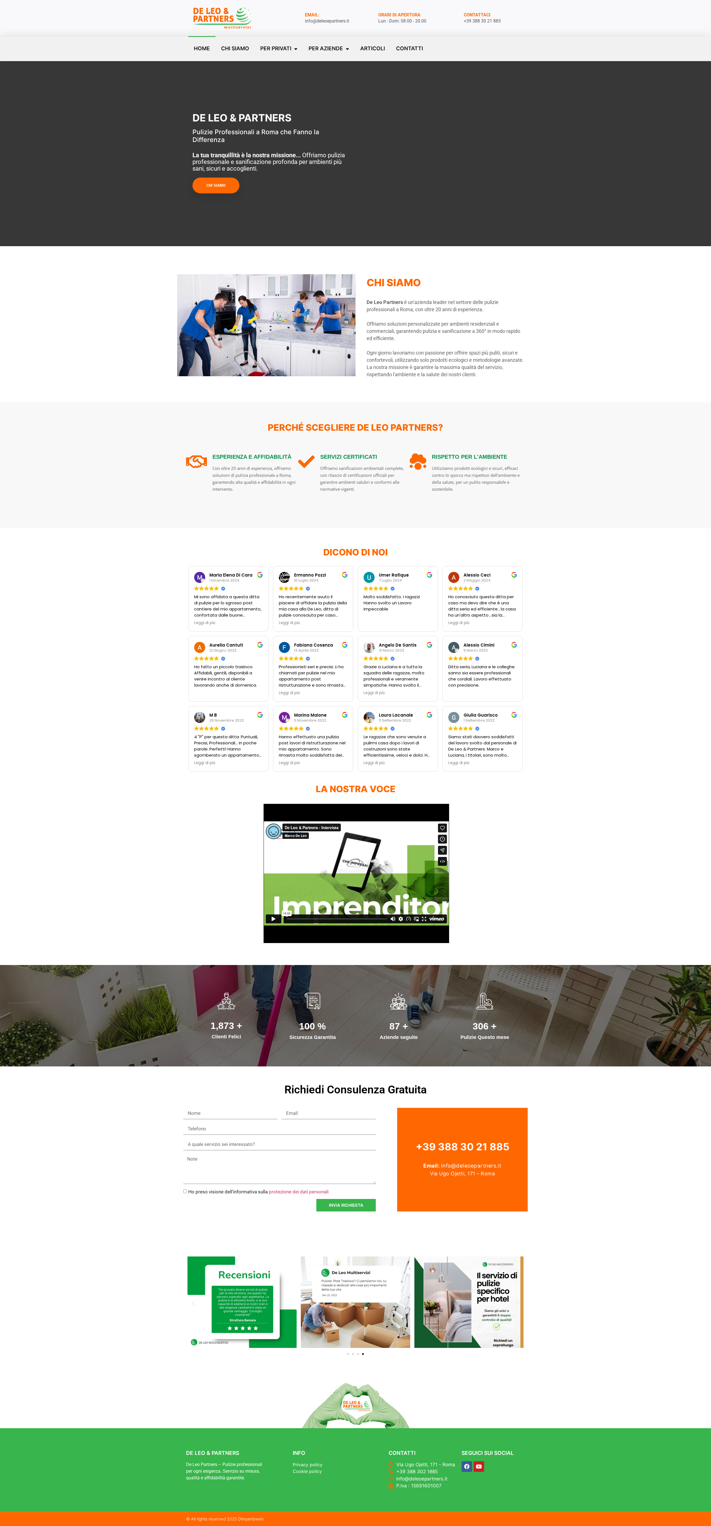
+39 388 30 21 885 (462, 1147)
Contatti (409, 48)
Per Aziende (326, 48)
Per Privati (275, 48)
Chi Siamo (235, 48)
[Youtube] (479, 1466)
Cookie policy (307, 1471)
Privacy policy (307, 1464)
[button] (193, 1303)
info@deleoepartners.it (471, 1166)
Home (202, 48)
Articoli (372, 48)
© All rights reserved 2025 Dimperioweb (225, 1519)
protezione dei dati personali (299, 1192)
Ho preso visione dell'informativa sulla (258, 1192)
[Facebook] (467, 1466)
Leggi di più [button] (204, 622)
